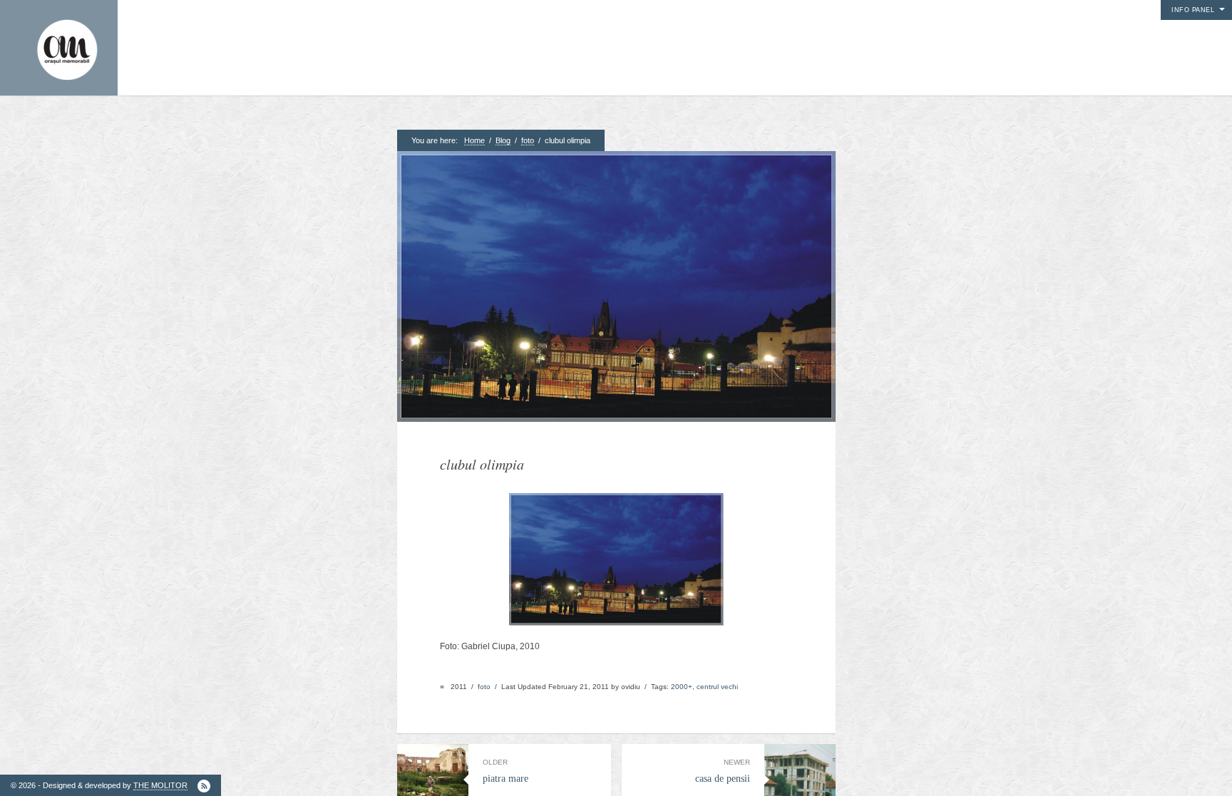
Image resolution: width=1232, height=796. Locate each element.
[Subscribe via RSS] (203, 786)
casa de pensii (722, 771)
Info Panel (1192, 10)
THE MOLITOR (160, 785)
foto (527, 140)
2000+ (681, 687)
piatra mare (505, 771)
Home (474, 140)
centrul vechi (717, 687)
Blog (503, 140)
